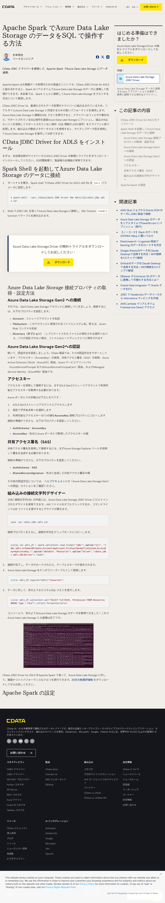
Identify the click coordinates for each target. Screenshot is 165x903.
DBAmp (49, 784)
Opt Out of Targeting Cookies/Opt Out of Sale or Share (132, 893)
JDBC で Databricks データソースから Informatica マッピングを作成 (141, 296)
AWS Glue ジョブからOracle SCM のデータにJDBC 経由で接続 (141, 212)
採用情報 (127, 799)
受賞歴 (126, 784)
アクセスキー (131, 165)
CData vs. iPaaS (92, 792)
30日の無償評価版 (82, 680)
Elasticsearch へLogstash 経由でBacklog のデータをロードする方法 (140, 243)
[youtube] (20, 741)
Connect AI (51, 774)
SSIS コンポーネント (55, 779)
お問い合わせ (150, 6)
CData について (131, 769)
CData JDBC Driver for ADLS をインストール (140, 122)
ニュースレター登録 (17, 848)
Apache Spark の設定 (133, 185)
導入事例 (11, 833)
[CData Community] (32, 741)
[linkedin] (9, 741)
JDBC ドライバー (15, 774)
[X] (15, 741)
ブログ (10, 838)
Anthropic (50, 828)
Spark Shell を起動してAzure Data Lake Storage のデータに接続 (140, 131)
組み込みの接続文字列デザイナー (142, 177)
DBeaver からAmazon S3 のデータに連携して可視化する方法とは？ (140, 278)
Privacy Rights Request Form (60, 887)
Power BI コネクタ (16, 804)
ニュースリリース (132, 774)
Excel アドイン (14, 799)
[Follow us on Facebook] (97, 57)
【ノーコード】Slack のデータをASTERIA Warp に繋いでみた (139, 234)
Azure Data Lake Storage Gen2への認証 (142, 158)
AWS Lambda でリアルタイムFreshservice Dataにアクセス (137, 305)
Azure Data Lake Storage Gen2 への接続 (142, 149)
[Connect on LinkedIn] (107, 57)
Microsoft (50, 843)
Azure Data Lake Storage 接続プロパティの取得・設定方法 (142, 140)
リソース (11, 843)
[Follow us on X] (102, 57)
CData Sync (51, 769)
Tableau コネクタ (15, 810)
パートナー (89, 787)
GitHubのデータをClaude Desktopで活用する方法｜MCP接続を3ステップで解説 (140, 267)
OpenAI (49, 853)
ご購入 (127, 7)
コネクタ (88, 769)
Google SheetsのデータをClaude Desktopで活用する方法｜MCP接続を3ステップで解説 (140, 254)
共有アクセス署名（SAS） (139, 170)
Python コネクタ (15, 784)
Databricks (51, 833)
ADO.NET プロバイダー (18, 779)
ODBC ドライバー (16, 769)
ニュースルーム (130, 779)
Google (49, 838)
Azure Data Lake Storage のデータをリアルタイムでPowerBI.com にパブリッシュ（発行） (141, 223)
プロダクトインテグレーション (100, 774)
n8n (47, 848)
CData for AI (111, 6)
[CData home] (10, 6)
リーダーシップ (131, 789)
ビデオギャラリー (16, 858)
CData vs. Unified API (95, 797)
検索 (133, 7)
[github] (26, 741)
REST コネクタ (14, 794)
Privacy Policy (87, 883)
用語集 (10, 853)
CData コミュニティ (17, 828)
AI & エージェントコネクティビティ (101, 781)
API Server (12, 789)
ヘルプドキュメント (56, 481)
